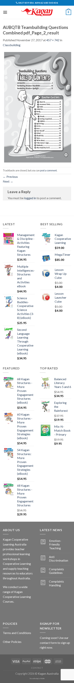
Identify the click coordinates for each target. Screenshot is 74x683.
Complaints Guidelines (56, 570)
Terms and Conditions (17, 633)
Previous (10, 176)
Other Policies (12, 641)
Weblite (42, 678)
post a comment (48, 170)
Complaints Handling (56, 583)
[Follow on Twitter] (20, 611)
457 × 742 (52, 40)
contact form (48, 642)
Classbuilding (11, 45)
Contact (37, 667)
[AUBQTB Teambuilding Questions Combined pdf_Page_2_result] (37, 107)
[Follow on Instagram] (13, 611)
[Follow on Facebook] (6, 611)
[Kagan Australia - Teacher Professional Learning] (37, 12)
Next (8, 181)
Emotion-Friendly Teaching (55, 544)
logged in (30, 198)
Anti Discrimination (58, 558)
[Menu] (5, 12)
